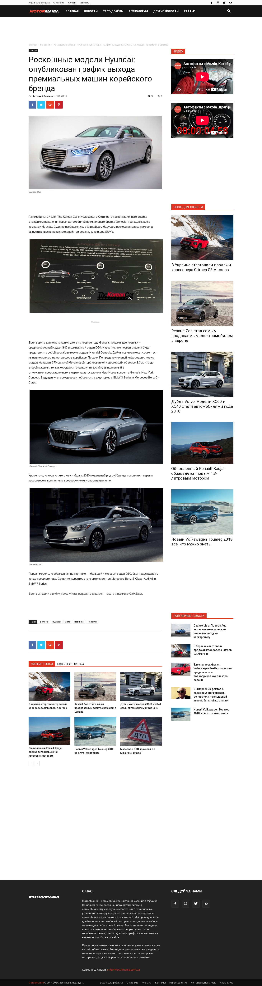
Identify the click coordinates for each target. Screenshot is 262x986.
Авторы (72, 2)
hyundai (57, 621)
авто (67, 621)
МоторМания (36, 982)
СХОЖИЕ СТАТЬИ (42, 664)
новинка (79, 621)
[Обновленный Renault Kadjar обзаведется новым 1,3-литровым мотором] (49, 731)
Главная (72, 11)
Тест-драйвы (113, 11)
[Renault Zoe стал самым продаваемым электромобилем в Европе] (95, 686)
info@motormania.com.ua (123, 969)
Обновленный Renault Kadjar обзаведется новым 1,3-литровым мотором (45, 752)
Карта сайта (226, 982)
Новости (91, 11)
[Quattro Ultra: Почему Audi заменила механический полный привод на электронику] (180, 630)
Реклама (147, 982)
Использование (178, 982)
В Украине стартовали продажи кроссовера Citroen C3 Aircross (201, 267)
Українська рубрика (39, 2)
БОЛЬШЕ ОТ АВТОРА (70, 664)
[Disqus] (95, 823)
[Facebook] (211, 2)
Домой (33, 44)
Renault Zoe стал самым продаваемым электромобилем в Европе (95, 708)
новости (92, 621)
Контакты (85, 2)
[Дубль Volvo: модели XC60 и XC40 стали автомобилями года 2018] (141, 686)
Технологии (138, 11)
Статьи (189, 11)
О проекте (58, 2)
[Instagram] (218, 2)
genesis (44, 621)
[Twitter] (224, 2)
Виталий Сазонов (42, 96)
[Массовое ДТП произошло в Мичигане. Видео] (141, 731)
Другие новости (166, 11)
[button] (228, 11)
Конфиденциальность (203, 982)
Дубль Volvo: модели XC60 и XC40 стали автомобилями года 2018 (202, 406)
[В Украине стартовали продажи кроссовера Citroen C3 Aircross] (49, 686)
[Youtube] (230, 2)
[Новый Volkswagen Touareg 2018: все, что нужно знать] (95, 731)
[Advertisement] (131, 30)
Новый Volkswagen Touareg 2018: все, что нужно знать (202, 541)
